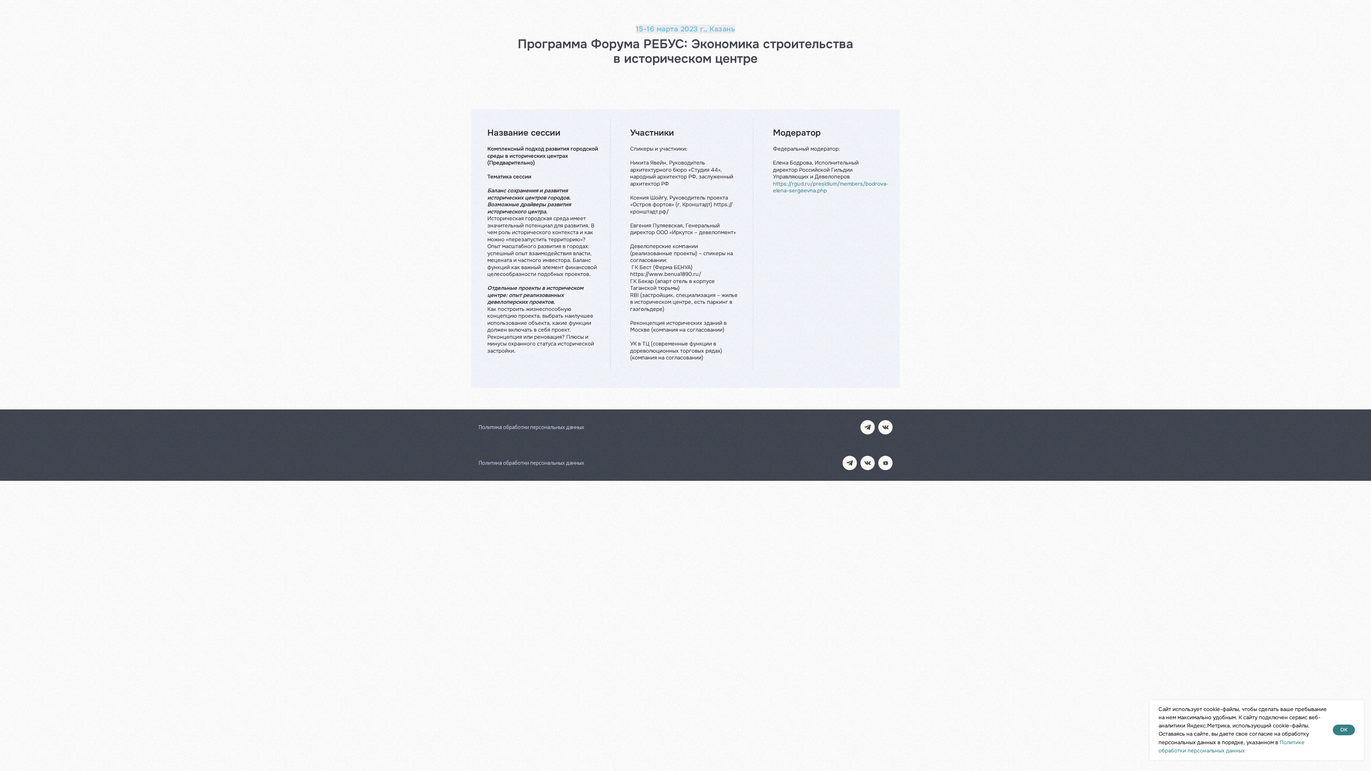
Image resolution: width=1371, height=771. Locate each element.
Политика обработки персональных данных (531, 427)
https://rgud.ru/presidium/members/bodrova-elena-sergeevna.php (831, 187)
